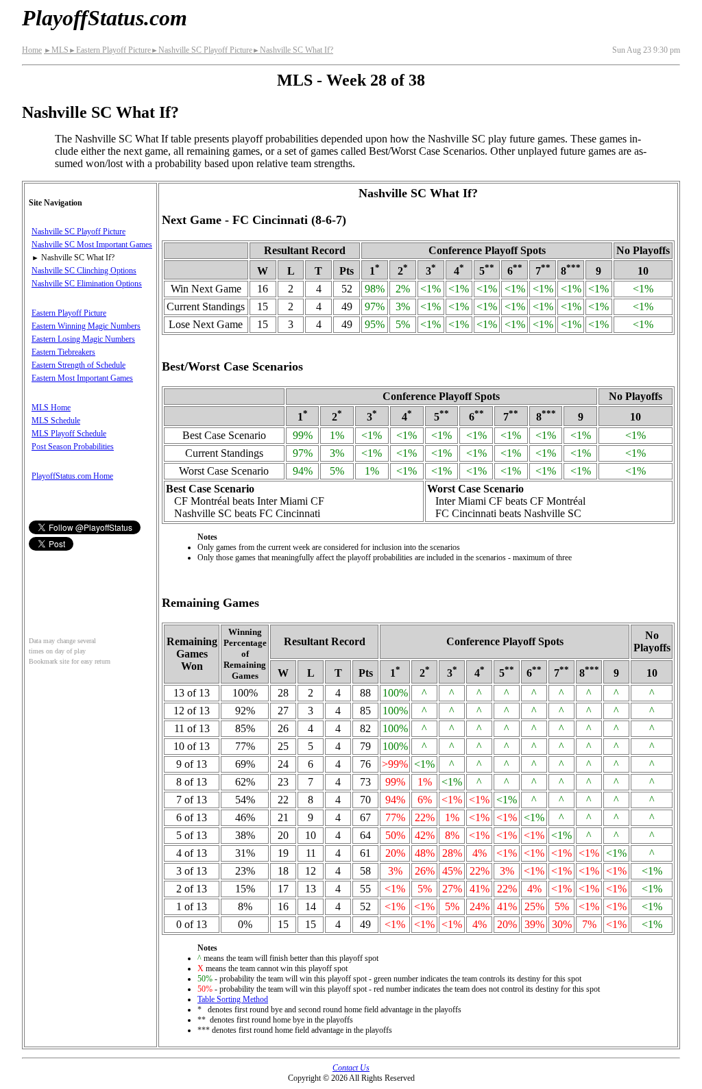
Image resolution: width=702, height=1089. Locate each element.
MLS (56, 50)
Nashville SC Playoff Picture (201, 50)
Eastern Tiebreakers (63, 352)
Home (32, 50)
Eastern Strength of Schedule (78, 365)
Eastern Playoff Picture (110, 50)
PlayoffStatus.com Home (72, 476)
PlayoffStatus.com (104, 17)
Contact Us (351, 1068)
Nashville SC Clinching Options (84, 270)
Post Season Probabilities (73, 446)
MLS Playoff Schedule (69, 433)
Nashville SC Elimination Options (87, 283)
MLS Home (51, 407)
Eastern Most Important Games (82, 378)
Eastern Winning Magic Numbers (86, 326)
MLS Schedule (56, 420)
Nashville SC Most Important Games (92, 244)
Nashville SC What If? (292, 50)
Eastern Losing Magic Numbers (83, 339)
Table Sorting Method (232, 999)
